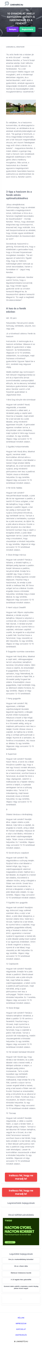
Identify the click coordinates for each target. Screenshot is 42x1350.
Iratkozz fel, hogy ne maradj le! (21, 1177)
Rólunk (21, 1318)
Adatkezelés (21, 1335)
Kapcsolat (21, 1329)
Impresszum (21, 1323)
